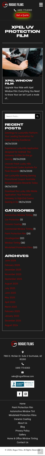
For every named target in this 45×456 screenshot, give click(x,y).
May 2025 (10, 297)
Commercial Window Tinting (19, 229)
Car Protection (12, 219)
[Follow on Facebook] (19, 393)
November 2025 (13, 274)
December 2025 (13, 269)
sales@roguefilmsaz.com (22, 376)
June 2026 (10, 260)
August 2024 (11, 325)
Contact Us (22, 442)
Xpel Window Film (19, 82)
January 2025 (12, 316)
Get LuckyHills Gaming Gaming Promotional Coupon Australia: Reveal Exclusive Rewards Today (21, 179)
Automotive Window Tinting (19, 215)
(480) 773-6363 (25, 10)
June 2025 (10, 292)
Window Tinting (12, 242)
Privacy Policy (23, 430)
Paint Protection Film (15, 233)
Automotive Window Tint (22, 411)
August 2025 (11, 283)
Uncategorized (12, 238)
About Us (22, 423)
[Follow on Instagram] (25, 393)
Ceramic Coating (13, 224)
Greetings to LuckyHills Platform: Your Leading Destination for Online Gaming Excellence (21, 136)
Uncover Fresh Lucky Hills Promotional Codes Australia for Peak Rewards (21, 167)
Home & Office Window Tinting (22, 438)
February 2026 (12, 265)
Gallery (22, 434)
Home (23, 403)
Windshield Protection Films (18, 247)
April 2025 (10, 302)
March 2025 (11, 306)
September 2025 (13, 279)
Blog (22, 426)
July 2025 (10, 288)
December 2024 (13, 320)
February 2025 (12, 311)
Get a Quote (22, 15)
